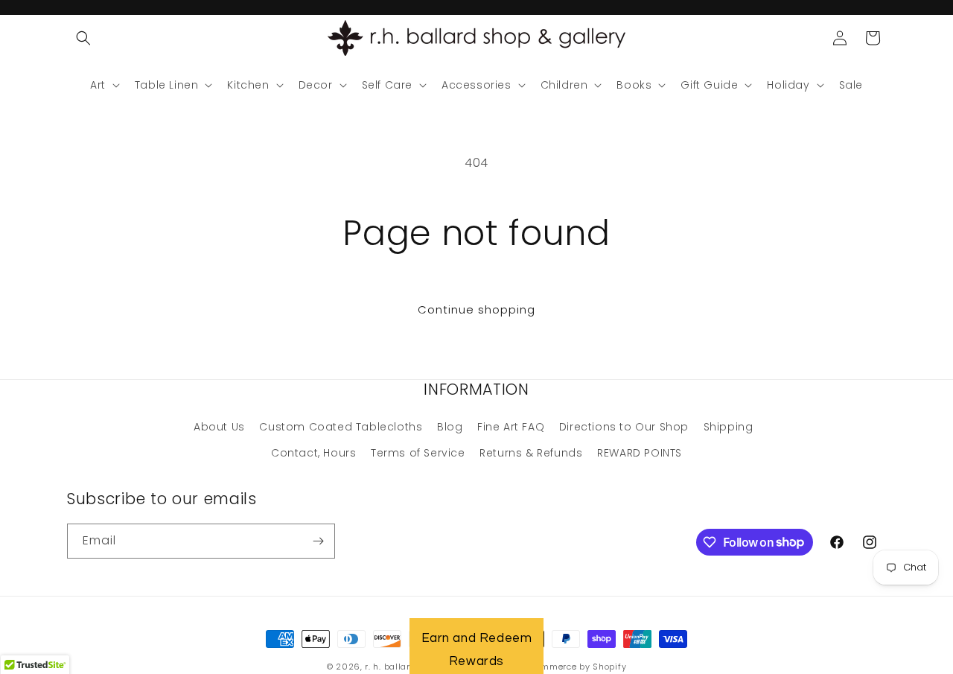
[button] (83, 38)
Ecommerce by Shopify (576, 667)
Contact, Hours (313, 452)
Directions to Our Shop (624, 426)
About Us (219, 426)
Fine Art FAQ (510, 426)
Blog (449, 426)
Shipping (728, 426)
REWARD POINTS (639, 452)
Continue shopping (476, 309)
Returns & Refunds (530, 452)
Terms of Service (418, 452)
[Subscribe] (318, 541)
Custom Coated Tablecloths (340, 426)
